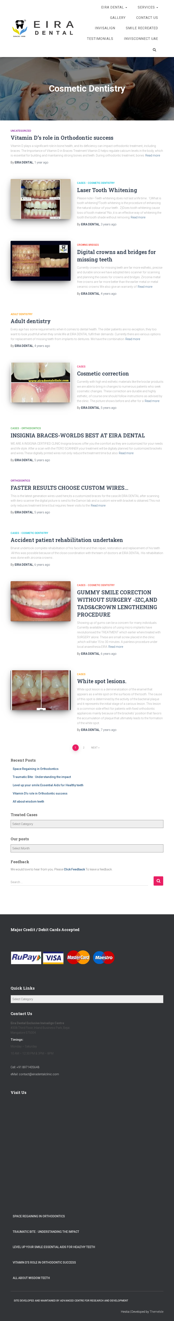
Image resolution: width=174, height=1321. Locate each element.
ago (41, 162)
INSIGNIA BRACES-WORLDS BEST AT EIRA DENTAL (78, 435)
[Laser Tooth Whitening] (41, 199)
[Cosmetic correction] (41, 382)
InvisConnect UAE (141, 39)
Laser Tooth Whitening (107, 190)
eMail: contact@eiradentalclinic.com (35, 1074)
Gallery (118, 18)
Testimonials (100, 39)
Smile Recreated (142, 28)
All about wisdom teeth (28, 801)
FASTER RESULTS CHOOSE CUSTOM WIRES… (69, 487)
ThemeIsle (156, 1311)
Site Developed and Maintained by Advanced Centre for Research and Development (71, 1300)
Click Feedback (74, 869)
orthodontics (20, 480)
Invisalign (105, 28)
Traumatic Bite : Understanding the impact (42, 777)
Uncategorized (21, 130)
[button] (126, 7)
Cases (81, 366)
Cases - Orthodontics (26, 428)
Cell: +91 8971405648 (25, 1067)
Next (94, 747)
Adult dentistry (21, 314)
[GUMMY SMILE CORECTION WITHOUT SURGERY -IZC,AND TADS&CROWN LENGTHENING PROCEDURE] (41, 601)
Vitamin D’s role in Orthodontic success (62, 137)
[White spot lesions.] (41, 690)
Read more (152, 155)
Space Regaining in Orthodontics (36, 769)
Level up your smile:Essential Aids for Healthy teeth (48, 785)
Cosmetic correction (103, 373)
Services (147, 7)
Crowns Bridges (88, 244)
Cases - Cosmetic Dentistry (96, 183)
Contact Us (147, 18)
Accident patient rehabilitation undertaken (67, 539)
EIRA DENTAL (113, 7)
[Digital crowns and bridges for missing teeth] (41, 261)
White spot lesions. (101, 681)
